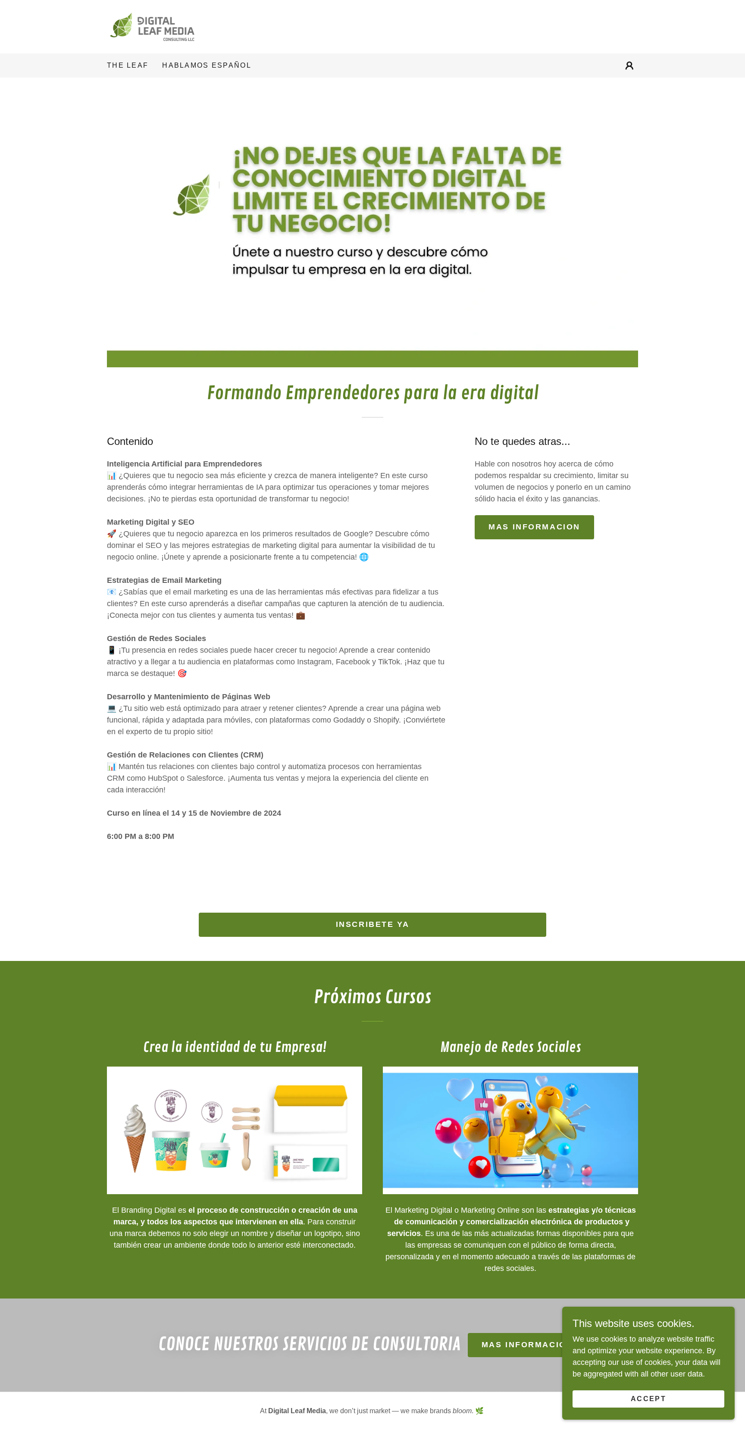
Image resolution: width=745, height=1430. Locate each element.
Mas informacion (527, 1344)
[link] (152, 26)
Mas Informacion (534, 527)
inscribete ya (372, 924)
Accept (648, 1398)
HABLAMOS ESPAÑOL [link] (206, 65)
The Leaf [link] (127, 65)
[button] (629, 65)
